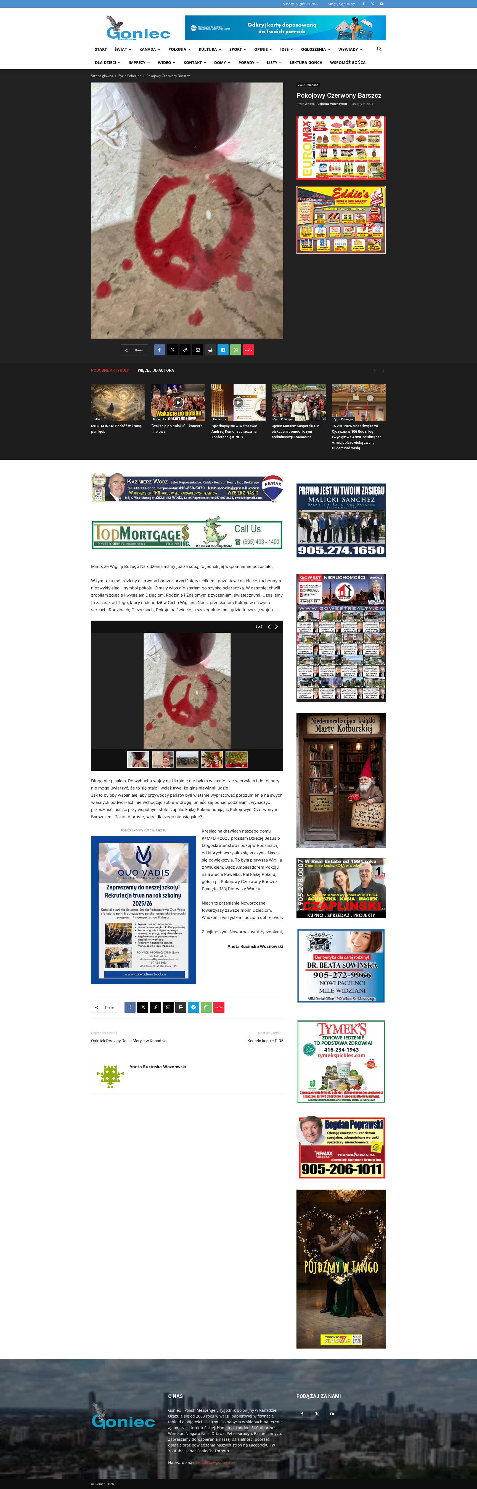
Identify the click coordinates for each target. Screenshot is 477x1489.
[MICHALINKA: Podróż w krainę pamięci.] (118, 402)
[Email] (197, 349)
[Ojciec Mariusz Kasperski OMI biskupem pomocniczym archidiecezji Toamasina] (299, 402)
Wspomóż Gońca (348, 62)
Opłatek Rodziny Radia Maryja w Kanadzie (128, 1040)
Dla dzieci (105, 62)
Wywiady (348, 49)
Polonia (177, 49)
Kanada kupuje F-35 (265, 1040)
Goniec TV (159, 419)
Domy (220, 62)
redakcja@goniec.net (216, 1462)
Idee (284, 49)
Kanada (147, 49)
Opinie (261, 49)
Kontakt (193, 62)
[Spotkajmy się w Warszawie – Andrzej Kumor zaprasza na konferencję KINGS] (238, 402)
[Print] (210, 349)
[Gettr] (248, 349)
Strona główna (102, 75)
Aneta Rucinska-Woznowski (326, 104)
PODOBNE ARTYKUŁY (110, 370)
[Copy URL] (184, 349)
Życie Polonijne (129, 75)
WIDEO (164, 62)
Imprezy (137, 62)
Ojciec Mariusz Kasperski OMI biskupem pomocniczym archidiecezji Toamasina (296, 431)
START (101, 49)
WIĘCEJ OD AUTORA (156, 370)
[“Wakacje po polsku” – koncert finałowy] (178, 402)
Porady (247, 62)
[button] (379, 49)
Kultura (208, 49)
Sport (235, 49)
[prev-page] (375, 370)
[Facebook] (159, 349)
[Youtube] (331, 1414)
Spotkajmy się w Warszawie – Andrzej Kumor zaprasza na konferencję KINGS (235, 431)
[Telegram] (223, 349)
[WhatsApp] (235, 349)
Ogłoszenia (313, 49)
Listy (272, 62)
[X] (172, 349)
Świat (121, 49)
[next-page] (383, 370)
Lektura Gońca (306, 62)
